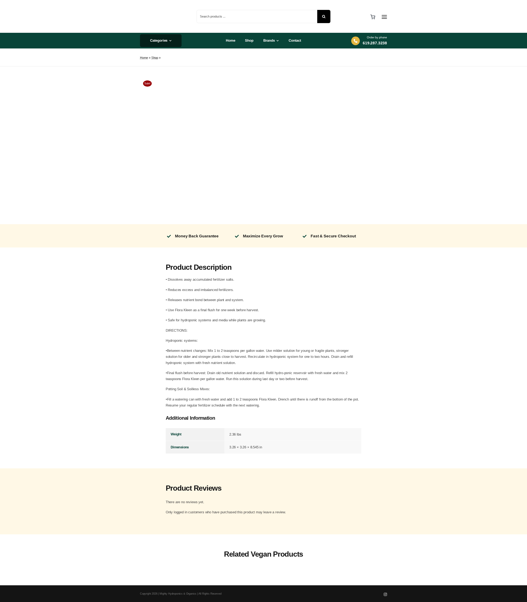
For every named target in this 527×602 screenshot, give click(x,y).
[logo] (154, 4)
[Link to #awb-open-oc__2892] (384, 17)
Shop (154, 57)
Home (144, 57)
